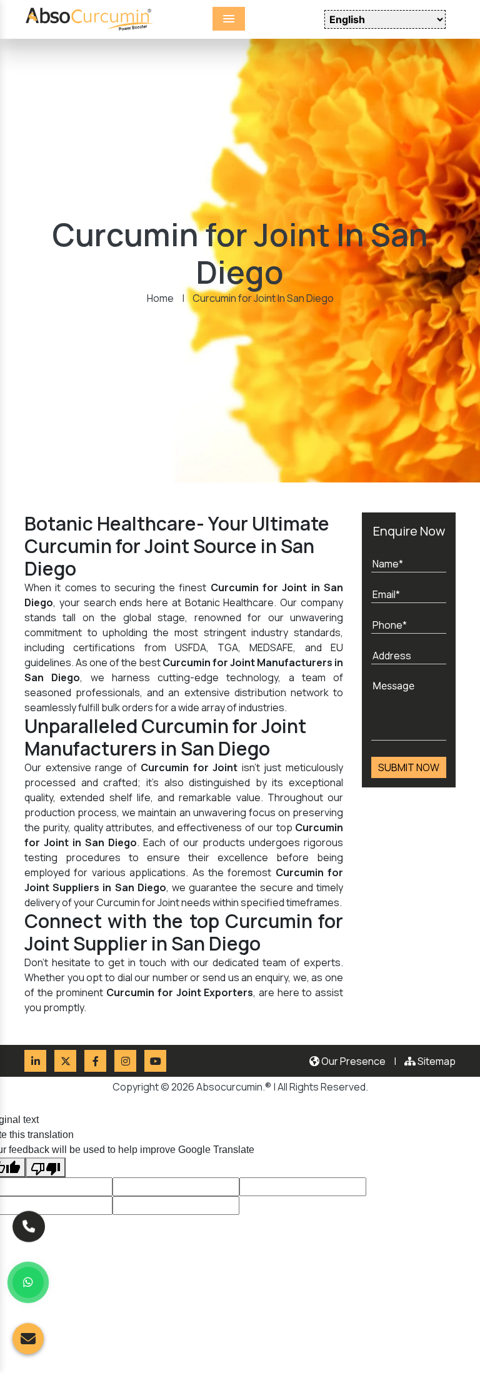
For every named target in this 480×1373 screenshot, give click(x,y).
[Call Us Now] (28, 1220)
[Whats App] (28, 1282)
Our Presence (352, 1061)
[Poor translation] (46, 1167)
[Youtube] (155, 1061)
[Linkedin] (35, 1061)
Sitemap (436, 1061)
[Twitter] (65, 1061)
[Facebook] (95, 1061)
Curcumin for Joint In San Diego (263, 298)
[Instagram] (125, 1061)
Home (160, 298)
